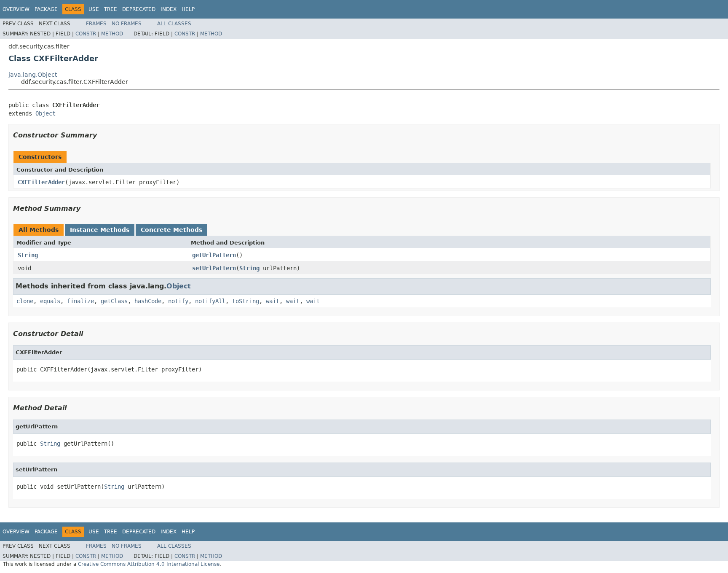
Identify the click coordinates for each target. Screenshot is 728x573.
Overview (16, 9)
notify (178, 301)
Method (112, 34)
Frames (96, 24)
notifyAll (210, 301)
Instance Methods (99, 229)
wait (272, 301)
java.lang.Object (32, 74)
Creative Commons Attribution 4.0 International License (148, 564)
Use (93, 9)
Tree (110, 9)
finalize (80, 301)
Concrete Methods (171, 229)
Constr (85, 34)
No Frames (127, 24)
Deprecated (138, 9)
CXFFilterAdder (41, 182)
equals (50, 301)
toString (245, 301)
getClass (114, 301)
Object (45, 113)
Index (169, 9)
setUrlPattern (214, 268)
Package (46, 9)
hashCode (147, 301)
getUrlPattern (214, 255)
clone (24, 301)
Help (188, 9)
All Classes (174, 24)
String (28, 255)
